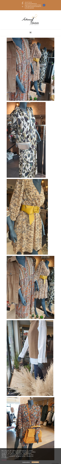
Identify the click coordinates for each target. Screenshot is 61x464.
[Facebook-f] (44, 5)
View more (4, 460)
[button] (30, 32)
